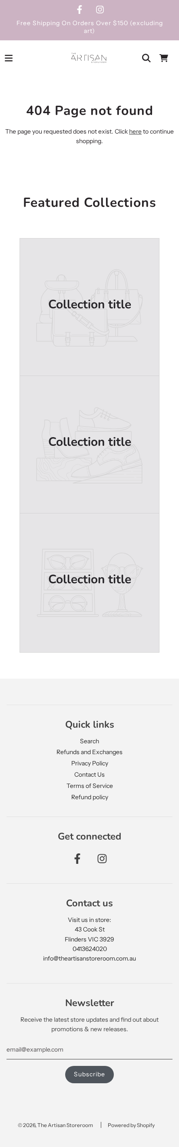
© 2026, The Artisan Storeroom (55, 1125)
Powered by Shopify (131, 1125)
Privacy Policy (89, 763)
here (135, 131)
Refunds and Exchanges (89, 752)
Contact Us (89, 774)
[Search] (146, 58)
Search (89, 741)
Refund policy (89, 797)
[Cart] (163, 58)
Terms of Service (89, 786)
